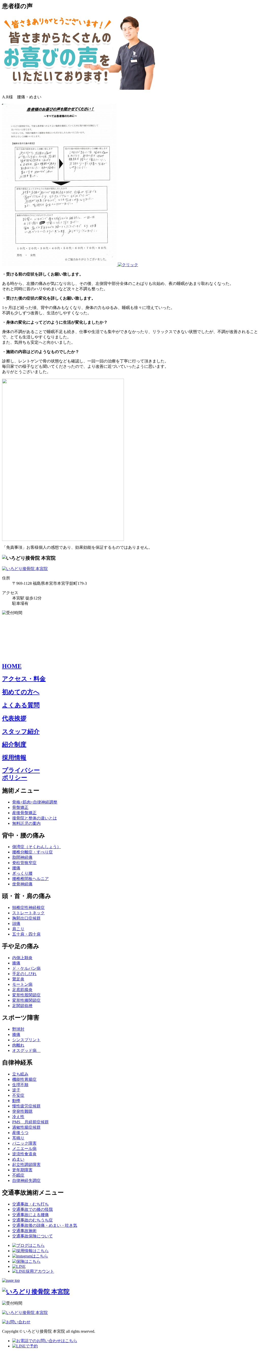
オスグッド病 (26, 1050)
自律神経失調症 (26, 1180)
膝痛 (16, 963)
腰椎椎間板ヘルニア (30, 878)
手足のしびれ (24, 974)
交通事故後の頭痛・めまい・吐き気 (44, 1225)
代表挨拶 (14, 718)
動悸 (16, 1101)
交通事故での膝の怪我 (32, 1209)
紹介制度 (14, 744)
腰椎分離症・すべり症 (32, 852)
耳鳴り (18, 1138)
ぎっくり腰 (22, 873)
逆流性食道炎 (24, 1154)
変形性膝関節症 (26, 1000)
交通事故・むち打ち (30, 1204)
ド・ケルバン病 (26, 968)
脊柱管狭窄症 (24, 863)
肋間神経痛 (22, 857)
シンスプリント (26, 1040)
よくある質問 (21, 705)
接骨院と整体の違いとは (34, 818)
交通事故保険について (32, 1236)
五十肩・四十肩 (26, 934)
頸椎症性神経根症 (28, 907)
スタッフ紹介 (21, 731)
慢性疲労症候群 (26, 1106)
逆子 (16, 1090)
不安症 (18, 1095)
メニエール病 (24, 1148)
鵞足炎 (18, 979)
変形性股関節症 (26, 995)
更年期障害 (22, 1170)
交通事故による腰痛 (30, 1215)
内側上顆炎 (22, 958)
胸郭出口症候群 (26, 918)
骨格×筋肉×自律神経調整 (34, 802)
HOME (12, 666)
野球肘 (18, 1029)
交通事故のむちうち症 (32, 1220)
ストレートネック (28, 913)
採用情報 (14, 757)
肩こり (18, 929)
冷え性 (18, 1116)
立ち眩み (20, 1074)
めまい (18, 1159)
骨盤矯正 (20, 807)
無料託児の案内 (26, 823)
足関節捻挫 (22, 1005)
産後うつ (20, 1132)
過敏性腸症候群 (26, 1127)
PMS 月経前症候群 (30, 1122)
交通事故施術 (24, 1231)
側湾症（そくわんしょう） (36, 847)
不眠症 (18, 1175)
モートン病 (22, 984)
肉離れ (18, 1045)
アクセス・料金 (24, 678)
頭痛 (16, 923)
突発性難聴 (22, 1111)
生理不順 (20, 1085)
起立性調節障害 (26, 1164)
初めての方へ (21, 692)
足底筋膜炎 (22, 990)
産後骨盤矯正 (24, 813)
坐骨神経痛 (22, 884)
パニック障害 (24, 1143)
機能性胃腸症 (24, 1079)
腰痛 (16, 868)
